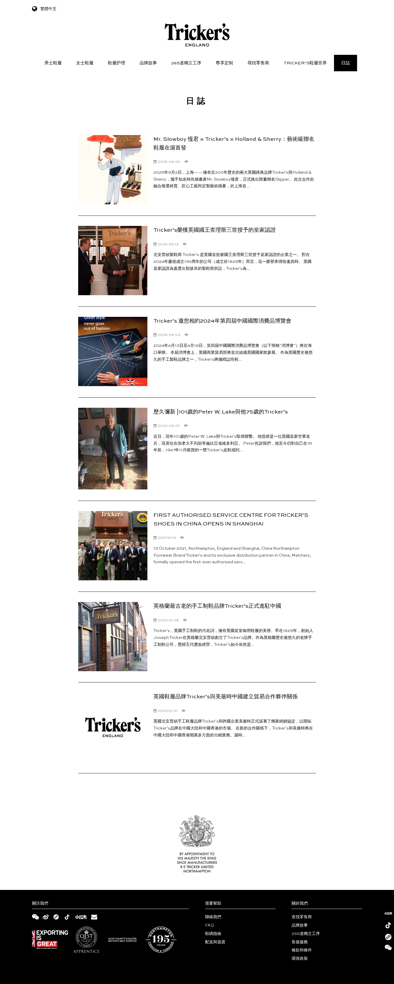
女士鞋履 (84, 63)
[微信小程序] (388, 937)
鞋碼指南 (213, 934)
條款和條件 (302, 950)
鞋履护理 (116, 63)
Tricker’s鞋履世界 (305, 63)
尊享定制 (224, 63)
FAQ (209, 925)
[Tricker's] (197, 34)
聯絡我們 (213, 917)
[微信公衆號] (388, 949)
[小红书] (388, 913)
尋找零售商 (258, 63)
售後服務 (300, 942)
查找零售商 (302, 917)
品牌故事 (148, 63)
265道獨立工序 (186, 63)
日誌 (345, 63)
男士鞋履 (53, 63)
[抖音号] (388, 925)
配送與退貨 (215, 942)
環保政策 (300, 959)
